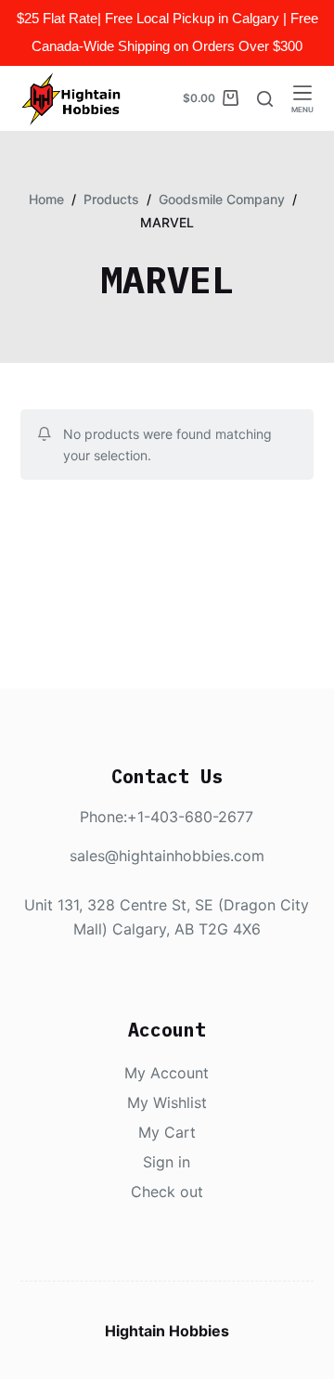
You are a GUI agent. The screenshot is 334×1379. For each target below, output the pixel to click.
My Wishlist (167, 1102)
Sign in (166, 1162)
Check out (167, 1191)
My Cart (167, 1132)
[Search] (265, 99)
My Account (166, 1072)
